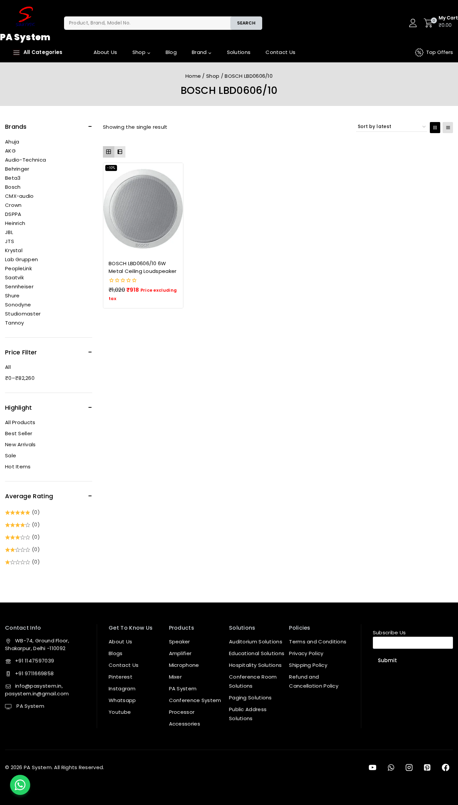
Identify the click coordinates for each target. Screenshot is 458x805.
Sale (10, 455)
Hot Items (18, 466)
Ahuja (12, 141)
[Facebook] (445, 767)
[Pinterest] (427, 767)
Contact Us (280, 52)
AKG (10, 150)
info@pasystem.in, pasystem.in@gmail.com (37, 689)
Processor (182, 711)
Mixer (175, 676)
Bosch (13, 186)
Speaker (179, 641)
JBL (9, 232)
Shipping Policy (308, 665)
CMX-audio (19, 195)
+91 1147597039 (34, 660)
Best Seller (18, 433)
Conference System (195, 700)
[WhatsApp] (390, 767)
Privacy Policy (306, 653)
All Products (20, 422)
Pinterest (120, 676)
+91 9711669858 (34, 673)
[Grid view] (108, 152)
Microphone (184, 665)
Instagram (122, 688)
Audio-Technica (25, 159)
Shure (12, 295)
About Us (105, 52)
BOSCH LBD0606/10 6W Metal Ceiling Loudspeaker (143, 267)
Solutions (239, 52)
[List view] (120, 152)
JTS (9, 241)
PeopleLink (18, 268)
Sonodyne (18, 304)
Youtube (120, 711)
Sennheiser (19, 286)
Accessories (184, 723)
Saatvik (14, 277)
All (8, 366)
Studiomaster (23, 313)
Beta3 (13, 177)
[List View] (448, 127)
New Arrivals (20, 444)
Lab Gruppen (21, 259)
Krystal (13, 250)
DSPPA (13, 214)
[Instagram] (409, 767)
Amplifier (180, 653)
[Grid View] (435, 127)
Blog (171, 52)
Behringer (17, 168)
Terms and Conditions (317, 641)
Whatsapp (122, 700)
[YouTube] (372, 767)
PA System (29, 705)
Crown (13, 205)
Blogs (116, 653)
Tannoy (14, 322)
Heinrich (15, 223)
